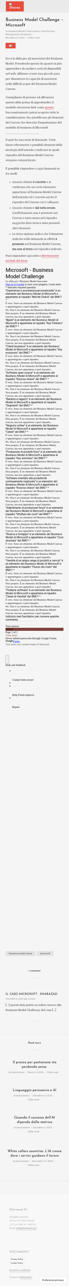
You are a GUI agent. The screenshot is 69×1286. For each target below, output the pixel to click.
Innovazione (33, 31)
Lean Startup (48, 31)
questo (49, 107)
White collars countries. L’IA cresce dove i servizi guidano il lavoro (35, 1153)
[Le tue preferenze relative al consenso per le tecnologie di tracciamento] (52, 1280)
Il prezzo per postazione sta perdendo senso (34, 1065)
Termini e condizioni (19, 1270)
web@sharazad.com (26, 1228)
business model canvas (20, 953)
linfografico (26, 1277)
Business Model (16, 31)
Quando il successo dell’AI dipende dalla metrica (34, 1120)
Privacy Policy (17, 1259)
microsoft (45, 953)
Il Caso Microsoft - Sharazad (31, 994)
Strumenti (26, 34)
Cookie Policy (17, 1263)
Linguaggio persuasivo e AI (34, 1090)
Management (13, 34)
